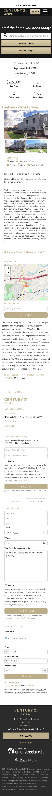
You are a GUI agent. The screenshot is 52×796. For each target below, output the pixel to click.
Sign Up (35, 11)
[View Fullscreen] (8, 279)
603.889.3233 (26, 725)
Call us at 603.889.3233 (26, 5)
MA (22, 375)
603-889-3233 (12, 413)
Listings (15, 375)
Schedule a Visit (36, 501)
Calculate (26, 676)
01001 (9, 378)
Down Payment (11, 656)
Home (6, 375)
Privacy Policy (23, 480)
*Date (7, 527)
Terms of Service (24, 618)
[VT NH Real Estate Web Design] (26, 750)
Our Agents (10, 425)
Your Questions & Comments (17, 548)
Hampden (30, 375)
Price (6, 647)
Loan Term (9, 631)
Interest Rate (10, 666)
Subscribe (26, 486)
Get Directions (26, 314)
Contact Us (10, 421)
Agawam (40, 375)
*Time (7, 538)
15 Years (22, 638)
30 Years (11, 638)
